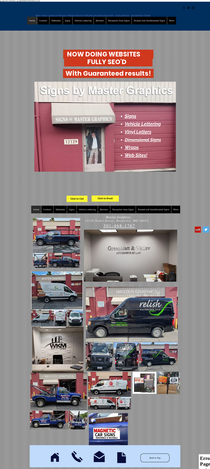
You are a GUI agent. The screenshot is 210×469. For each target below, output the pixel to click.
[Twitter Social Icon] (206, 230)
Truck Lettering (122, 15)
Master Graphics (118, 217)
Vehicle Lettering (75, 15)
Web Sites (88, 15)
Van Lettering (137, 15)
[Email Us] (99, 456)
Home (38, 15)
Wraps (147, 15)
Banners (63, 15)
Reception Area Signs (104, 15)
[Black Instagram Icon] (193, 7)
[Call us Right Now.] (77, 456)
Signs (44, 15)
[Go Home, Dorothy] (55, 457)
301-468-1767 (119, 225)
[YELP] (198, 230)
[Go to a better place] (121, 457)
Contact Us (53, 15)
